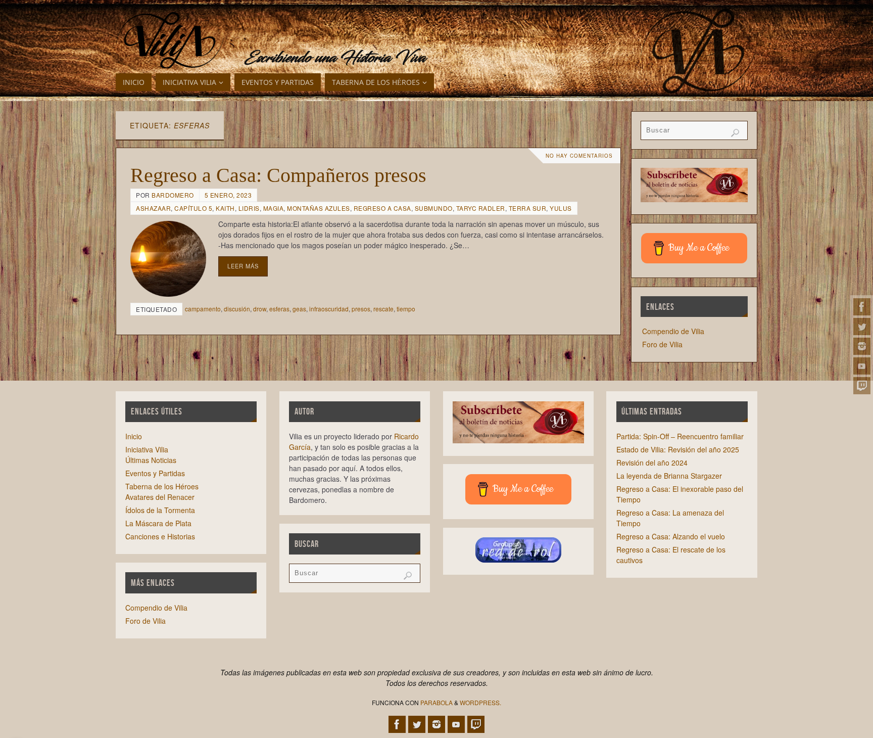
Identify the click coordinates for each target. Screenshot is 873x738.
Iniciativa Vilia (146, 449)
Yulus (561, 208)
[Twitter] (861, 326)
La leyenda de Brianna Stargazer (669, 476)
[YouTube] (861, 366)
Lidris (249, 208)
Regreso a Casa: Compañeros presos (278, 175)
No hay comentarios (579, 155)
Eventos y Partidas (155, 473)
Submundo (434, 208)
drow (259, 308)
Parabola (436, 702)
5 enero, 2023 (228, 195)
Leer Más (243, 266)
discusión (237, 308)
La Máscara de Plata (158, 523)
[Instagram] (861, 346)
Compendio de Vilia (673, 331)
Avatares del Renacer (160, 497)
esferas (279, 308)
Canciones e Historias (160, 536)
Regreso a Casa (382, 208)
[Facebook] (861, 306)
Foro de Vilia (662, 344)
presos (361, 308)
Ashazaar (153, 208)
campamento (203, 308)
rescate (383, 308)
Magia (273, 208)
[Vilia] (170, 40)
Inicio (133, 436)
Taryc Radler (480, 208)
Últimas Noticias (150, 460)
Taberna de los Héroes (162, 486)
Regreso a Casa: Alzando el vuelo (670, 536)
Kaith (225, 208)
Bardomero (173, 195)
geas (299, 308)
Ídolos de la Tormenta (160, 510)
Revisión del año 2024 (652, 462)
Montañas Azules (318, 208)
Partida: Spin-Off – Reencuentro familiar (680, 436)
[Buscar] (735, 133)
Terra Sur (528, 208)
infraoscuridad (329, 308)
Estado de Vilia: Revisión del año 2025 (677, 449)
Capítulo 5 (193, 208)
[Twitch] (861, 385)
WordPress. (480, 702)
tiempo (406, 308)
